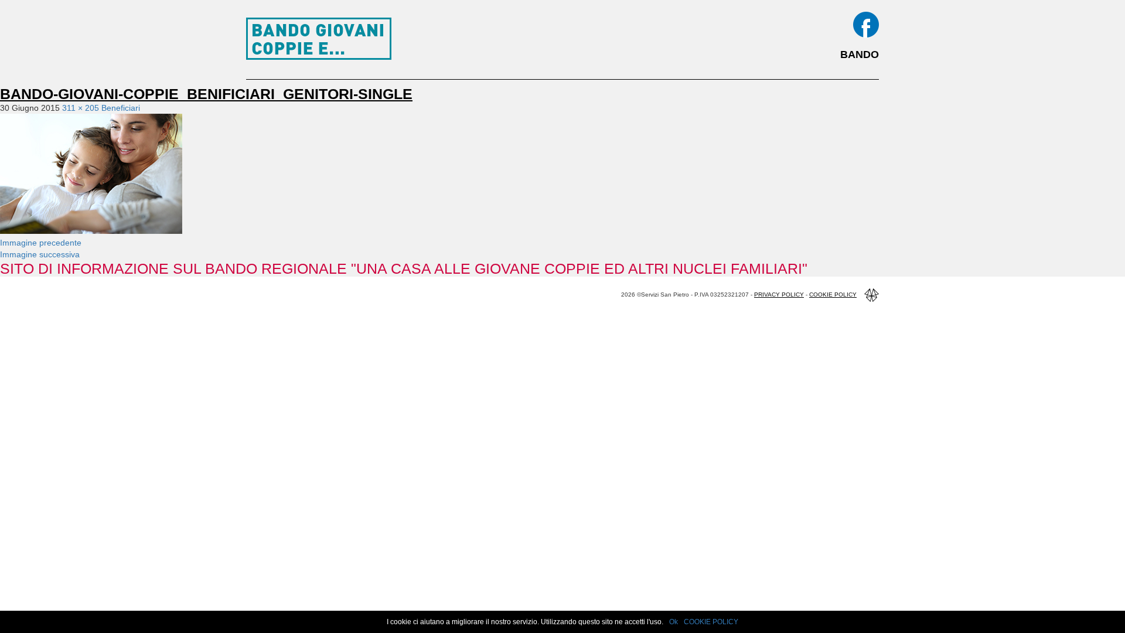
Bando (859, 54)
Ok (673, 622)
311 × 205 (80, 108)
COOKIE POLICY (711, 622)
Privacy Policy (779, 294)
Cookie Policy (833, 294)
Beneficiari (120, 108)
